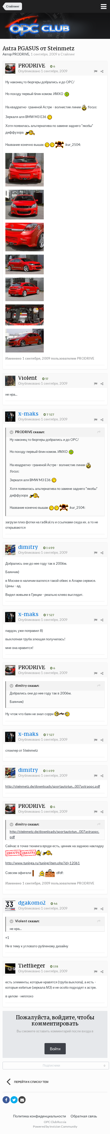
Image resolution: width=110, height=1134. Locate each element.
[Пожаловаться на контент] (95, 71)
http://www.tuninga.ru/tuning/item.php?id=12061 (42, 863)
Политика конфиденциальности (39, 1116)
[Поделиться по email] (22, 1099)
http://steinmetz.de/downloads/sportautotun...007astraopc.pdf (52, 786)
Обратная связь (84, 1116)
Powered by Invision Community (55, 1126)
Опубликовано (43, 71)
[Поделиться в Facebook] (6, 1099)
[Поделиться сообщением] (102, 71)
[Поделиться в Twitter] (14, 1099)
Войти (55, 1048)
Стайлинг (68, 54)
